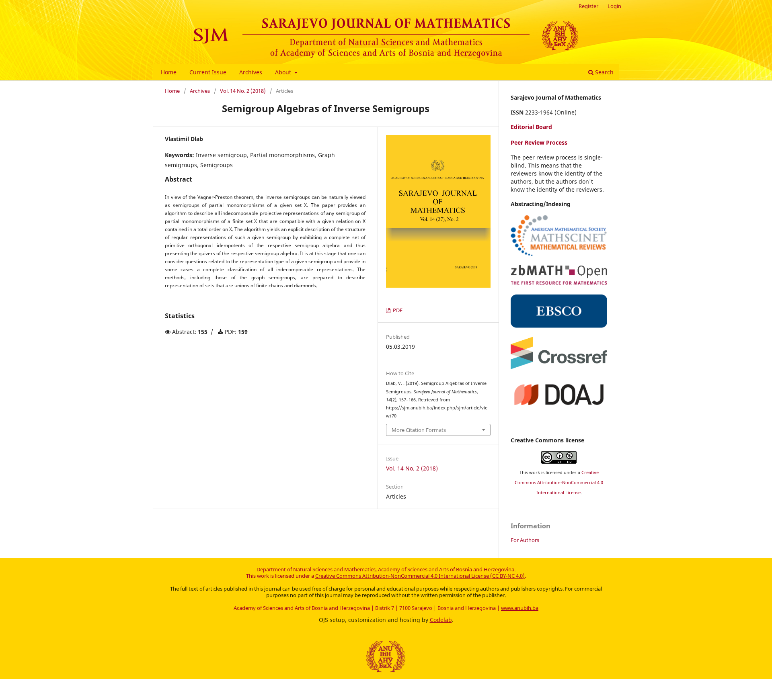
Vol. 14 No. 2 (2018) (243, 90)
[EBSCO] (559, 325)
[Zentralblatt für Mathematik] (559, 283)
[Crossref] (559, 367)
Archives (250, 72)
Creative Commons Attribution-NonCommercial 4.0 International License (559, 482)
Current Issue (207, 72)
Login (614, 6)
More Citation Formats (419, 430)
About (284, 72)
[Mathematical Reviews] (559, 254)
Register (588, 6)
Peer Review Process (539, 142)
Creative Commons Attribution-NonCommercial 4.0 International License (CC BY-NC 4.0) (420, 575)
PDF (397, 310)
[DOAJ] (559, 409)
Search (603, 72)
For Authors (525, 540)
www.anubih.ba (519, 608)
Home (169, 72)
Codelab (441, 620)
